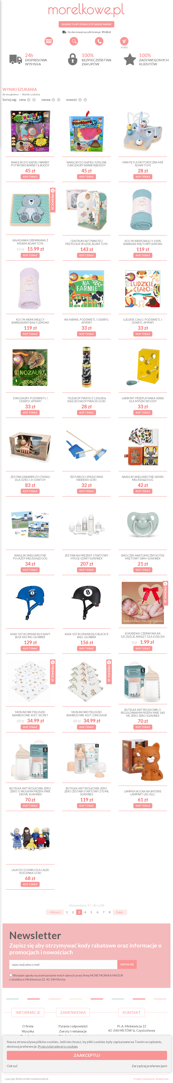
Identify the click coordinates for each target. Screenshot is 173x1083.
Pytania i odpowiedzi (73, 1026)
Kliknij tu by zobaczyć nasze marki (86, 24)
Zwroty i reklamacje (73, 1031)
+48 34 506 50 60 (99, 41)
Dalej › (120, 912)
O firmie (28, 1026)
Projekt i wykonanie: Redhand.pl (151, 1079)
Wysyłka (28, 1031)
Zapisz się (127, 964)
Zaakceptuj (87, 1055)
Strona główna (11, 94)
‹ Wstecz (55, 912)
